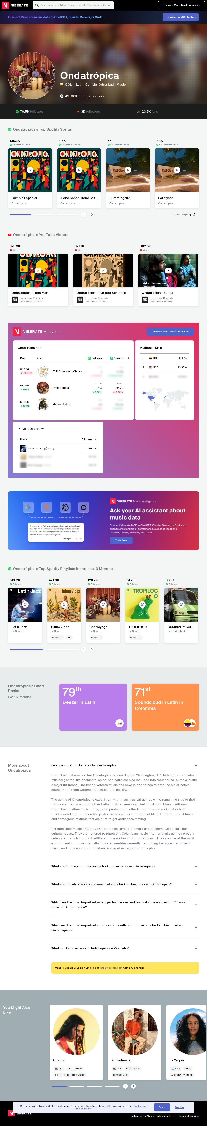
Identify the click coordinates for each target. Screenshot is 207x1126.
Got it (162, 1107)
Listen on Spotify (182, 214)
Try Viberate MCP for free (180, 17)
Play (30, 170)
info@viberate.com (111, 967)
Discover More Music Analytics (182, 5)
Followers (97, 358)
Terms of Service (188, 1116)
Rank (23, 358)
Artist (39, 358)
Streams (119, 358)
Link (45, 448)
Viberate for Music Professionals (151, 1116)
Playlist (24, 439)
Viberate (15, 5)
